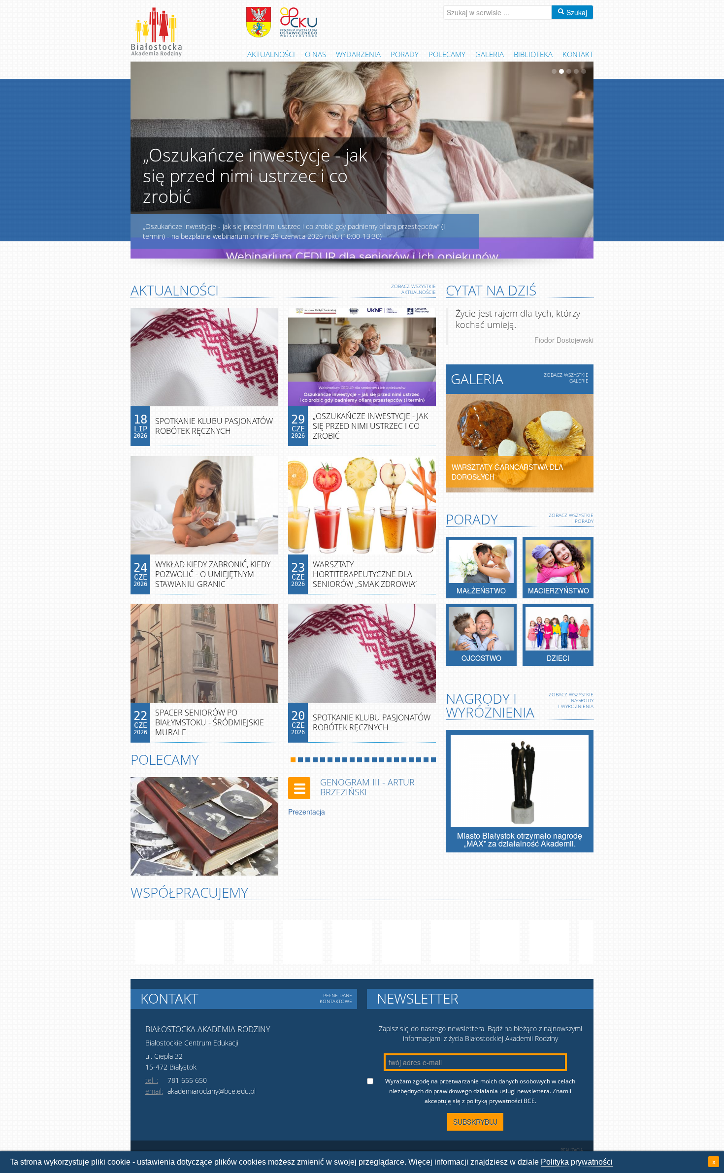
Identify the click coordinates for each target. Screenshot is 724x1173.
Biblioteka (533, 54)
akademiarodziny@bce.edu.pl (211, 1091)
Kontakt (577, 54)
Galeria (489, 54)
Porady (405, 54)
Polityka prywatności (577, 1162)
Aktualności (271, 54)
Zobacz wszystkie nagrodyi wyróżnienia (571, 700)
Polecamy (446, 54)
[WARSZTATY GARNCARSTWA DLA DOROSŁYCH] (519, 442)
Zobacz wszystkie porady (571, 518)
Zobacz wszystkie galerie (566, 378)
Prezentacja (306, 811)
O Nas (315, 54)
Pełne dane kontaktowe (336, 998)
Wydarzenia (358, 54)
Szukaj (575, 12)
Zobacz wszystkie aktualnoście (413, 289)
